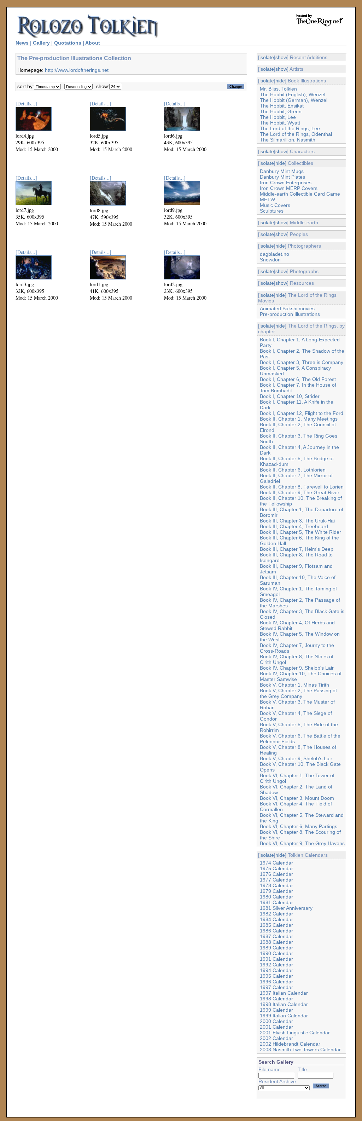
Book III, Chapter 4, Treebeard (294, 526)
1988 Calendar (276, 942)
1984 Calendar (276, 919)
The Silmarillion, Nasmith (287, 140)
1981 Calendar (276, 902)
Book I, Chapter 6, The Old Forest (298, 379)
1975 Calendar (276, 868)
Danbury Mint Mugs (282, 171)
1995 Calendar (276, 976)
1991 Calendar (276, 959)
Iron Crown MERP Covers (288, 188)
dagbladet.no (274, 254)
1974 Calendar (276, 863)
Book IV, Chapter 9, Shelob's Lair (297, 668)
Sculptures (272, 211)
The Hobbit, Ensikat (282, 106)
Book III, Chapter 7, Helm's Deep (296, 549)
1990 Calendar (276, 953)
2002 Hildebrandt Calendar (290, 1044)
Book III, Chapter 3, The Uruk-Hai (297, 521)
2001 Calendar (276, 1027)
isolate (266, 57)
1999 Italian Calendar (284, 1015)
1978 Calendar (276, 885)
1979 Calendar (276, 891)
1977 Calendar (276, 880)
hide (280, 80)
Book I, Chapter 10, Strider (290, 396)
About (92, 43)
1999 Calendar (276, 1010)
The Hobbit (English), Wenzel (292, 94)
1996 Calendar (276, 981)
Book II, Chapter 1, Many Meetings (299, 419)
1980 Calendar (276, 897)
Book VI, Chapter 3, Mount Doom (297, 798)
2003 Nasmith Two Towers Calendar (300, 1049)
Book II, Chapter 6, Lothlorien (293, 470)
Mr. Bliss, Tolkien (278, 89)
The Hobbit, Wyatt (280, 123)
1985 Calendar (276, 925)
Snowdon (270, 259)
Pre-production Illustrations (290, 314)
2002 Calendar (276, 1038)
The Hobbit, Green (281, 111)
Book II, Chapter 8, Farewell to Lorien (302, 487)
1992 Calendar (276, 964)
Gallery (41, 43)
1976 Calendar (276, 874)
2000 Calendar (276, 1021)
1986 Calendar (276, 931)
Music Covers (275, 205)
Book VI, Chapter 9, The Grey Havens (302, 843)
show (281, 57)
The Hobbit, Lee (278, 117)
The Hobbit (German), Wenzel (293, 100)
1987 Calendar (276, 936)
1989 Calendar (276, 947)
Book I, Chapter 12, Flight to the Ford (301, 413)
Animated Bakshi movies (287, 308)
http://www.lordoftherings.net (77, 70)
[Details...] (26, 103)
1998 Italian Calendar (284, 1004)
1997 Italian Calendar (284, 993)
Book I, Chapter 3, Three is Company (301, 362)
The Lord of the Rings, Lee (290, 128)
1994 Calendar (276, 970)
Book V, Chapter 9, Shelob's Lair (296, 758)
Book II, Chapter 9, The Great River (299, 492)
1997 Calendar (276, 987)
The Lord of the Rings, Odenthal (296, 134)
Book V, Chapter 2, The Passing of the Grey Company (298, 693)
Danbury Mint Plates (282, 177)
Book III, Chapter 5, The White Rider (300, 532)
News (22, 43)
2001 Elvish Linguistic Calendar (295, 1032)
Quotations (67, 43)
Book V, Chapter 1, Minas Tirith (294, 685)
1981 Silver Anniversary (286, 908)
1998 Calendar (276, 998)
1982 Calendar (276, 914)
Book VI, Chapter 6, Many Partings (298, 826)
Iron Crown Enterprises (285, 182)
